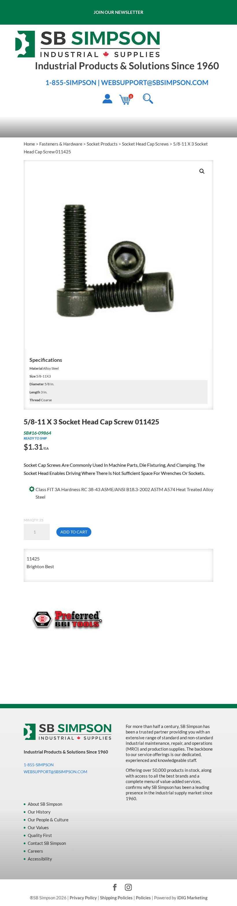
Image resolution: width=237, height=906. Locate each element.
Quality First (40, 835)
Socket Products (102, 143)
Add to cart (73, 531)
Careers (35, 851)
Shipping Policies (116, 897)
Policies (143, 897)
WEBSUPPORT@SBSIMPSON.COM (55, 771)
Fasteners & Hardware (60, 143)
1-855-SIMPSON (39, 764)
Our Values (38, 827)
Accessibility (40, 858)
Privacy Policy (83, 897)
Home (29, 143)
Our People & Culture (48, 819)
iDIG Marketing (192, 897)
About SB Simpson (45, 804)
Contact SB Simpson (47, 843)
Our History (39, 811)
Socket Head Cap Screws (145, 143)
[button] (202, 171)
